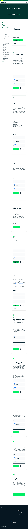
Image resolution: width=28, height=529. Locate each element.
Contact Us (12, 509)
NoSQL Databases (24, 511)
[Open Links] (26, 2)
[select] (19, 76)
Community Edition (19, 514)
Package (14, 83)
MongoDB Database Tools (16, 371)
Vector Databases (24, 509)
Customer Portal (13, 511)
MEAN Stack (23, 525)
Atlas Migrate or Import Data (19, 283)
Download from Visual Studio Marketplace (18, 494)
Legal (7, 513)
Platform (14, 79)
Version (14, 75)
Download (15, 149)
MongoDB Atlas (18, 510)
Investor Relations (8, 511)
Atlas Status (12, 513)
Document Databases (23, 514)
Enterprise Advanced (19, 512)
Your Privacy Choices (13, 522)
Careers (7, 509)
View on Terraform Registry (17, 40)
